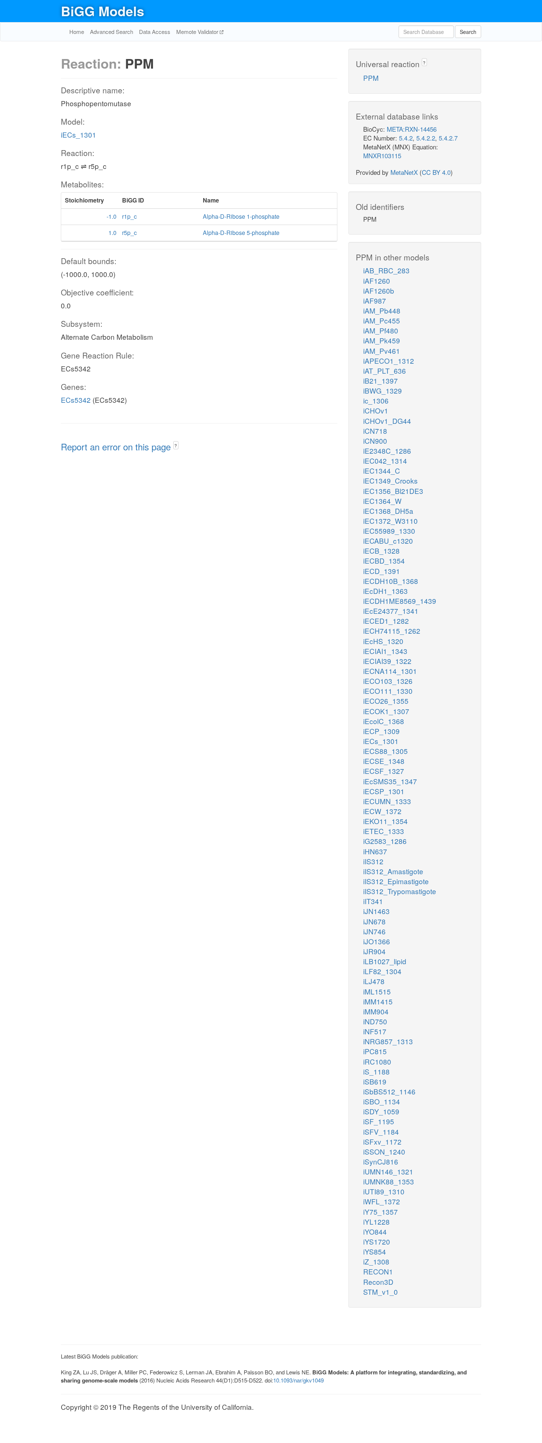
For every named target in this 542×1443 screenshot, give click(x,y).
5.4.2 (406, 137)
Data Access (154, 31)
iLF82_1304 (382, 971)
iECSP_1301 (383, 791)
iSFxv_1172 (382, 1141)
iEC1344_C (381, 470)
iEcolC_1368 (383, 721)
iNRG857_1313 (388, 1041)
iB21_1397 (380, 380)
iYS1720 (376, 1241)
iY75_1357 (380, 1212)
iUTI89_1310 (383, 1191)
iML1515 (377, 991)
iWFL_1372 (381, 1201)
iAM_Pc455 (381, 320)
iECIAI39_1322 (387, 661)
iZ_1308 (376, 1261)
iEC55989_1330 (389, 531)
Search (468, 31)
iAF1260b (378, 290)
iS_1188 (376, 1071)
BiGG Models (102, 10)
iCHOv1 (375, 410)
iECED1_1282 (386, 621)
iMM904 (376, 1011)
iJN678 (374, 921)
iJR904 (374, 951)
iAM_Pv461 (381, 351)
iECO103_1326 (388, 681)
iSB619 (374, 1081)
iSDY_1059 (381, 1111)
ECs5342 (76, 400)
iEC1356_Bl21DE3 (393, 491)
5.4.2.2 (425, 137)
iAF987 (374, 300)
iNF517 (374, 1031)
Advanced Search (111, 31)
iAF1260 (376, 281)
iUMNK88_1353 (388, 1181)
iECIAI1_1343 (385, 651)
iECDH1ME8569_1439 (399, 601)
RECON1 (378, 1271)
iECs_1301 (78, 134)
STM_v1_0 (380, 1292)
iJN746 (374, 931)
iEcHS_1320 (383, 641)
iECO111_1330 (388, 691)
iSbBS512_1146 (389, 1091)
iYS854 (374, 1251)
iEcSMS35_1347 (390, 781)
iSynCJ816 (380, 1161)
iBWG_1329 (382, 390)
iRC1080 (377, 1061)
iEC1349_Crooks (390, 480)
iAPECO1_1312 (388, 361)
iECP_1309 (381, 731)
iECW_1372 (382, 811)
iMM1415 (378, 1001)
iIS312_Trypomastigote (399, 891)
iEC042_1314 (385, 461)
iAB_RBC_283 (386, 270)
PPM (371, 78)
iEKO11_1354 (385, 821)
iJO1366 (376, 941)
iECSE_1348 (383, 761)
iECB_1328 (381, 551)
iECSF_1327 (383, 771)
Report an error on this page (117, 446)
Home (76, 31)
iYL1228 (376, 1221)
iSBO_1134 (381, 1101)
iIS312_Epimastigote (396, 881)
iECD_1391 (381, 571)
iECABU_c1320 (388, 541)
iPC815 (375, 1051)
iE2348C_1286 (387, 451)
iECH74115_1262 (391, 631)
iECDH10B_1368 (390, 581)
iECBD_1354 (384, 560)
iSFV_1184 (381, 1131)
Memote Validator (198, 31)
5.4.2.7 (448, 137)
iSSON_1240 (384, 1151)
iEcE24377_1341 (390, 611)
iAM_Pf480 (380, 330)
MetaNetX (404, 172)
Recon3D (378, 1282)
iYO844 (375, 1231)
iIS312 (373, 861)
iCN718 (375, 431)
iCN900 (375, 441)
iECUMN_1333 (387, 801)
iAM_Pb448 (381, 310)
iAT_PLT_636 (384, 371)
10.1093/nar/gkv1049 (298, 1380)
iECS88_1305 (385, 751)
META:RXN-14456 (412, 129)
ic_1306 (376, 400)
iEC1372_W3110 (390, 521)
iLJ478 (374, 981)
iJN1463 (376, 911)
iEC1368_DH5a (388, 511)
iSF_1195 (378, 1121)
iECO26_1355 (386, 701)
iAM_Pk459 (381, 340)
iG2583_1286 (385, 841)
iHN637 (375, 851)
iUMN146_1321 (388, 1171)
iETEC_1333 (383, 831)
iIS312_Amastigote (393, 871)
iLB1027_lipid (384, 961)
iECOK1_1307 (386, 711)
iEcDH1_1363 (385, 591)
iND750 (375, 1021)
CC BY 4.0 (436, 172)
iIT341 (373, 901)
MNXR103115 (382, 155)
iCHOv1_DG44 (387, 421)
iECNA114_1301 (390, 671)
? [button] (175, 445)
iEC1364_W (382, 501)
